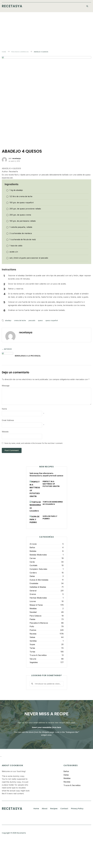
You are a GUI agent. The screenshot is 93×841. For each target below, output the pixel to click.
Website (5, 432)
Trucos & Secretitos (72, 785)
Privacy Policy (77, 808)
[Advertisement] (46, 29)
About (44, 808)
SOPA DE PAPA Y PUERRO (50, 517)
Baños (66, 771)
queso (40, 320)
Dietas (66, 775)
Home (4, 52)
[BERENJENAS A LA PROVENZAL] (7, 356)
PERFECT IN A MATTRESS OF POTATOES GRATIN (51, 484)
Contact (64, 808)
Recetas (67, 782)
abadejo (8, 320)
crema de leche (20, 320)
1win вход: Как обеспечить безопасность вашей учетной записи (46, 474)
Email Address (8, 420)
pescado (32, 320)
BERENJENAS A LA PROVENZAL (28, 355)
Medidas (67, 778)
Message (5, 385)
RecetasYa (12, 6)
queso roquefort (51, 320)
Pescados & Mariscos (20, 52)
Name (4, 409)
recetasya (16, 158)
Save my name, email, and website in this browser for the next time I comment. (33, 443)
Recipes (54, 808)
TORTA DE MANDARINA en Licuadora (53, 503)
